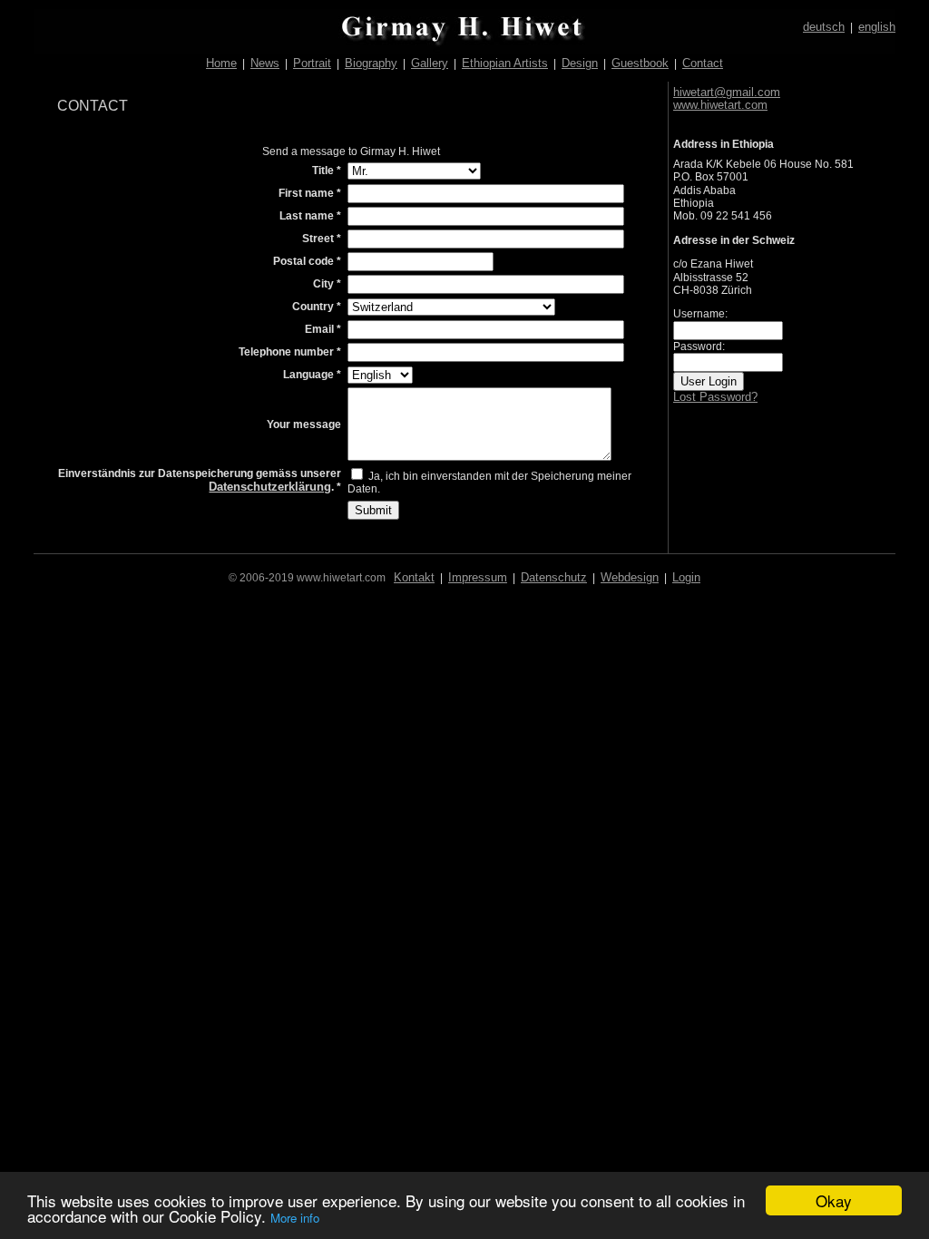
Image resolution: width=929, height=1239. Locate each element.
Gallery (429, 63)
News (264, 63)
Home (221, 63)
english (876, 27)
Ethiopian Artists (505, 63)
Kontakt (414, 577)
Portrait (312, 63)
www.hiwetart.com (720, 105)
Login (686, 577)
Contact (702, 63)
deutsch (824, 27)
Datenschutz (554, 577)
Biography (371, 63)
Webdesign (630, 577)
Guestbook (640, 63)
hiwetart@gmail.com (726, 92)
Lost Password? (715, 397)
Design (580, 63)
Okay (834, 1200)
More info (294, 1217)
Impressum (477, 577)
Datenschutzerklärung (270, 486)
